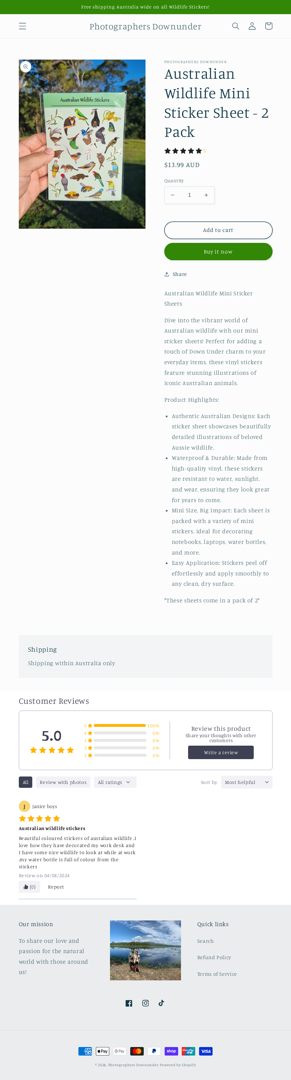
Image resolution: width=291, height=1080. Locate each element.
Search (205, 941)
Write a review (221, 752)
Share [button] (180, 274)
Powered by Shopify (178, 1065)
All (26, 782)
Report (56, 887)
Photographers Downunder (133, 1065)
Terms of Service (217, 974)
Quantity (174, 180)
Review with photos (63, 782)
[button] (22, 26)
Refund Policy (214, 957)
